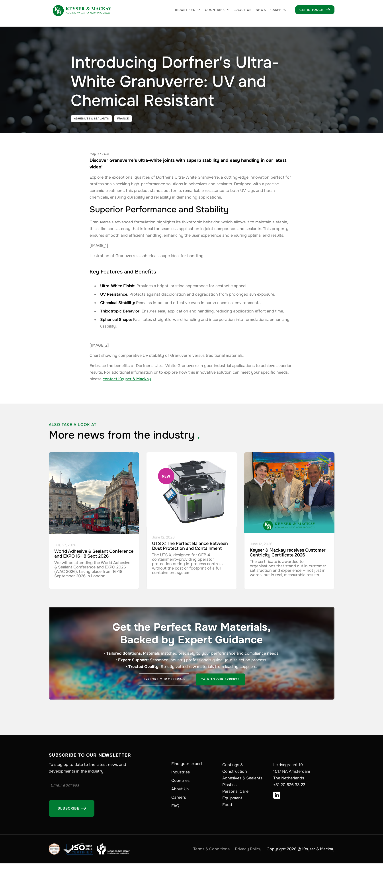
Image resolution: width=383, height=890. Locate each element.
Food (227, 804)
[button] (188, 10)
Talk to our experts (220, 679)
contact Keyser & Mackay (127, 379)
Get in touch (314, 10)
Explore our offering (164, 679)
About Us (180, 789)
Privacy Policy (248, 849)
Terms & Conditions (211, 849)
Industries (185, 10)
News (261, 10)
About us (243, 10)
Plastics (229, 784)
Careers (278, 10)
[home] (82, 9)
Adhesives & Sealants (242, 778)
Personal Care (235, 791)
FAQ (175, 806)
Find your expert (187, 763)
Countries (215, 10)
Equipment (232, 798)
